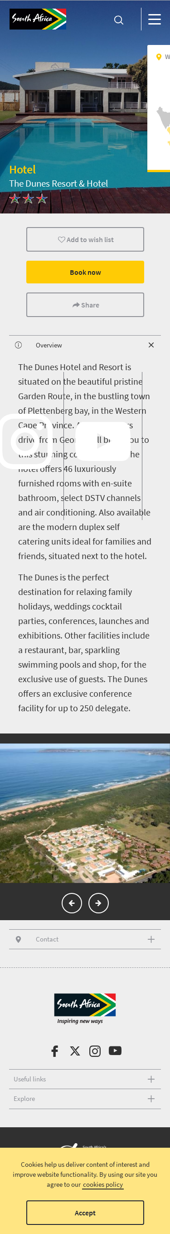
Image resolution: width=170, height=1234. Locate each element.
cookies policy (103, 1184)
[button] (72, 903)
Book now (85, 272)
